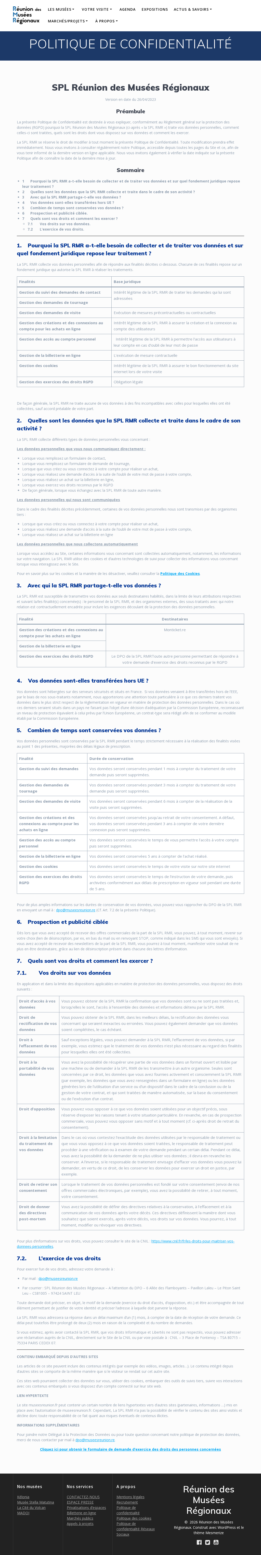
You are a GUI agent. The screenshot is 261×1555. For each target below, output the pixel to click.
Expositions (155, 9)
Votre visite (95, 9)
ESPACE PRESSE (80, 1502)
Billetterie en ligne (81, 1512)
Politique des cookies (133, 1518)
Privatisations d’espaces (86, 1507)
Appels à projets (80, 1523)
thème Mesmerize (209, 1532)
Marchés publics (80, 1518)
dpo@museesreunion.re (75, 910)
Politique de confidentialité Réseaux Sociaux (135, 1529)
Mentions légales (130, 1496)
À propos (105, 21)
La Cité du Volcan (31, 1507)
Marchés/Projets (66, 21)
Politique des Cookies (180, 573)
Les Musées (59, 9)
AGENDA (128, 9)
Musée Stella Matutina (35, 1502)
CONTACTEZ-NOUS (83, 1496)
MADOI (23, 1512)
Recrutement (127, 1502)
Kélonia (23, 1496)
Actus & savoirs (191, 9)
